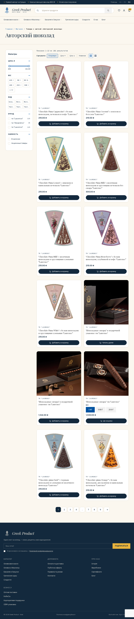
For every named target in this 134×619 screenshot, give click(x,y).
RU (129, 2)
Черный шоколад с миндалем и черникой (19, 107)
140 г (11, 80)
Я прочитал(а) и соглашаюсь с (30, 551)
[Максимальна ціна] (29, 66)
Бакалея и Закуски (52, 20)
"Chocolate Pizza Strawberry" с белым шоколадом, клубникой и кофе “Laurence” (106, 258)
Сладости (86, 20)
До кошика (107, 421)
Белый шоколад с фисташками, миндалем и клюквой (12, 102)
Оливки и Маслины (32, 20)
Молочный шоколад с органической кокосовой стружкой (19, 102)
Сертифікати (97, 572)
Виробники (96, 568)
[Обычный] (91, 56)
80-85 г (27, 80)
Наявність (13, 134)
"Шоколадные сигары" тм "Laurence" (103, 401)
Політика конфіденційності (65, 614)
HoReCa (7, 596)
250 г (19, 85)
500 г (26, 85)
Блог (104, 20)
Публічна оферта (55, 568)
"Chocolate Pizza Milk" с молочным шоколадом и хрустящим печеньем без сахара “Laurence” (104, 185)
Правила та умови (55, 572)
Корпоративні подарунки (14, 600)
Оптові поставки (10, 592)
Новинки (82, 56)
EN (125, 2)
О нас (96, 20)
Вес (9, 75)
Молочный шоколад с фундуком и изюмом (27, 102)
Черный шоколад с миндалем (12, 107)
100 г (11, 85)
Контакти (51, 576)
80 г (19, 80)
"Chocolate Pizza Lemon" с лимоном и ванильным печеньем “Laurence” (55, 184)
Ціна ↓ (72, 56)
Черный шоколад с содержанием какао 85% (27, 107)
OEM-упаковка (10, 604)
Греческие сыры (72, 20)
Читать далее (107, 343)
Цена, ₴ (11, 61)
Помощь (114, 2)
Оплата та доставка (55, 564)
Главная (9, 29)
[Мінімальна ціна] (9, 66)
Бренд (11, 114)
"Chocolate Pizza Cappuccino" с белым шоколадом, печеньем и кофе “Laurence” (58, 112)
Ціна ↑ (63, 56)
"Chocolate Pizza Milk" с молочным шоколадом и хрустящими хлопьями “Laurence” (56, 259)
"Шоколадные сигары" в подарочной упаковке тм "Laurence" (103, 331)
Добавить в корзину (60, 124)
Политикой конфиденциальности (41, 551)
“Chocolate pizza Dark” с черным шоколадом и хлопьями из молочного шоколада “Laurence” (56, 483)
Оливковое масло (11, 20)
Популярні (52, 56)
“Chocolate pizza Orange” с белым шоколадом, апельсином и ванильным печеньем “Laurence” (104, 483)
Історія (94, 564)
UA (120, 2)
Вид (10, 97)
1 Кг (11, 90)
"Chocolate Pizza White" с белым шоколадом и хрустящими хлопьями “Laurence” (58, 331)
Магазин (19, 29)
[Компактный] (95, 56)
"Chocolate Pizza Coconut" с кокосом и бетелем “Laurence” (103, 112)
